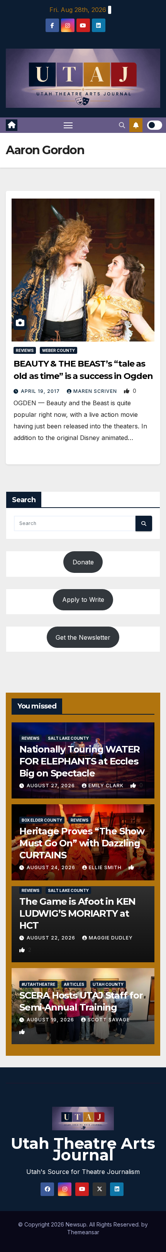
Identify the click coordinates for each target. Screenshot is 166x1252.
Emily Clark (106, 785)
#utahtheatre (38, 984)
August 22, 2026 (52, 938)
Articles (74, 984)
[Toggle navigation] (68, 125)
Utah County (108, 984)
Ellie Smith (106, 867)
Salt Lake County (68, 738)
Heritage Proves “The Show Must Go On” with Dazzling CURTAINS (81, 843)
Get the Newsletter (83, 637)
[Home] (11, 125)
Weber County (58, 350)
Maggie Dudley (111, 938)
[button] (122, 125)
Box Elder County (42, 820)
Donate (83, 562)
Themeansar (83, 1232)
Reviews (25, 350)
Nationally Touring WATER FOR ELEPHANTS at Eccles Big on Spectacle (79, 761)
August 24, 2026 (52, 867)
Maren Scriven (96, 391)
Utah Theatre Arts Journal (83, 1149)
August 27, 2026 (51, 785)
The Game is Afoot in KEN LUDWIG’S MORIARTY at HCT (77, 913)
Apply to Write (83, 599)
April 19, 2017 (41, 391)
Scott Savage (109, 1020)
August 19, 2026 (51, 1020)
